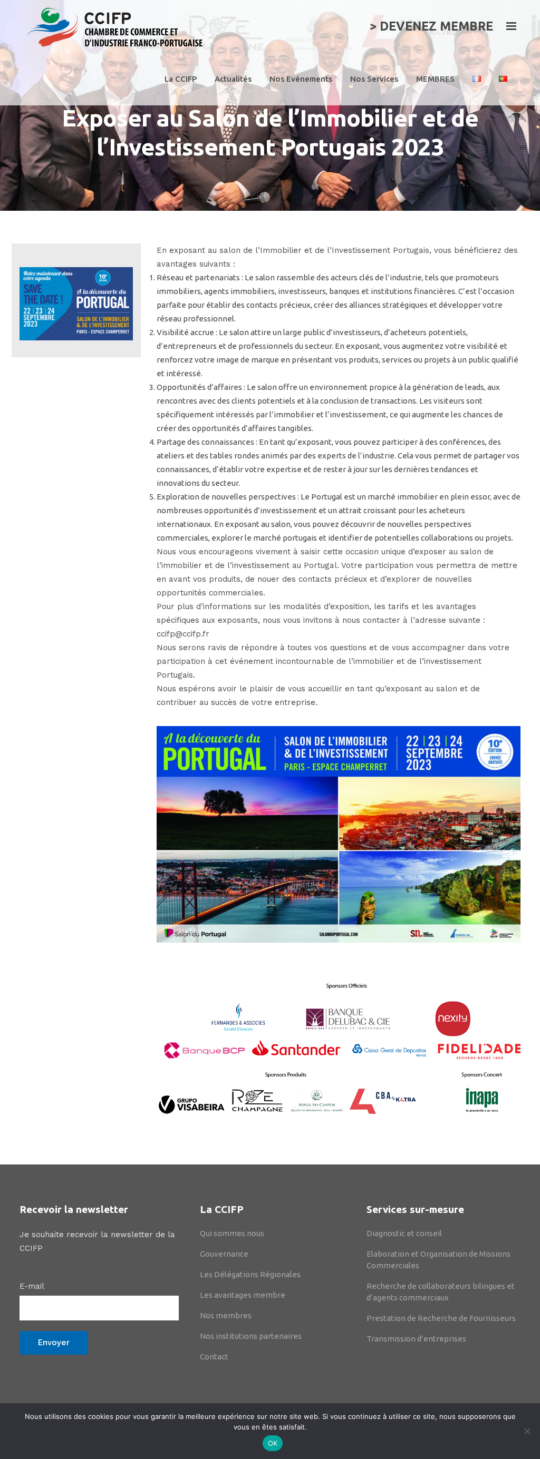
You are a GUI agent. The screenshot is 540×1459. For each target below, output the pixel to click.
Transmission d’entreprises (416, 1338)
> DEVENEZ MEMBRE (431, 26)
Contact (214, 1356)
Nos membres (226, 1315)
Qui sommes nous (232, 1233)
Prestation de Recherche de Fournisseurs (441, 1318)
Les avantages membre (242, 1294)
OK (273, 1443)
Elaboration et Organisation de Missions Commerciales (438, 1259)
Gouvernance (224, 1253)
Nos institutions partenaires (251, 1335)
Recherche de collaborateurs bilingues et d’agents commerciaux (441, 1291)
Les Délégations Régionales (250, 1274)
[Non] (527, 1431)
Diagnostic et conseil (404, 1233)
